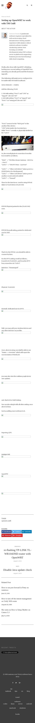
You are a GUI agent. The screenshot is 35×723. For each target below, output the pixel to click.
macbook (12, 708)
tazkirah (8, 691)
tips (16, 691)
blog (28, 691)
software (17, 701)
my (11, 689)
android (29, 704)
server (20, 704)
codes (5, 704)
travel (17, 697)
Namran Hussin (5, 16)
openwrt (4, 521)
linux (12, 704)
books (17, 714)
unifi (9, 521)
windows (23, 708)
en (22, 691)
